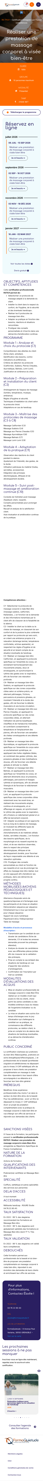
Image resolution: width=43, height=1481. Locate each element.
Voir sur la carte (14, 1336)
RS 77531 (6, 20)
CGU (9, 1461)
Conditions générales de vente (20, 1468)
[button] (38, 5)
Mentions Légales (15, 1454)
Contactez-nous (14, 1475)
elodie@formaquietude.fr (18, 1318)
